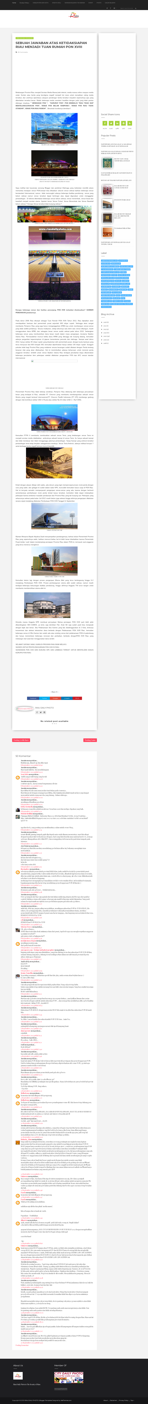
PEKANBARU (106, 292)
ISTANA (118, 281)
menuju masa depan (28, 941)
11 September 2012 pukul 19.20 (32, 1259)
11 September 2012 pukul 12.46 (32, 1190)
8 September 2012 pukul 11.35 (31, 853)
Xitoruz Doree (26, 927)
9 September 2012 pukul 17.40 (31, 1049)
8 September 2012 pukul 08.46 (32, 765)
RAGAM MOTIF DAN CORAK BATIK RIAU (121, 187)
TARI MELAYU (106, 301)
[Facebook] (105, 123)
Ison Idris (24, 774)
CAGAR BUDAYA (110, 3)
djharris (24, 1220)
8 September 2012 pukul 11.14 (31, 830)
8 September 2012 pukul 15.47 (31, 948)
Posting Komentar (22, 1345)
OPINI (130, 289)
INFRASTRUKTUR (108, 281)
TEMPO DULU (118, 301)
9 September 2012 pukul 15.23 (31, 1035)
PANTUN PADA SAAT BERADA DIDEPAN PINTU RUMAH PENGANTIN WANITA (117, 152)
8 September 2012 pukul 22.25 (31, 980)
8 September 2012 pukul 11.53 (31, 867)
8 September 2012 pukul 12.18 (31, 892)
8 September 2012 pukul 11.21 (31, 844)
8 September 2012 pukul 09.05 (32, 779)
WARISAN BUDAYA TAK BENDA (75, 3)
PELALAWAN (116, 292)
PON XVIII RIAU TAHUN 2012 (24, 38)
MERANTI (125, 287)
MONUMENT (113, 289)
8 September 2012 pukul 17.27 (31, 959)
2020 (105, 336)
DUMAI (123, 272)
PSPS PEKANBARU (108, 295)
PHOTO (99, 3)
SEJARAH (116, 298)
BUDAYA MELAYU (126, 266)
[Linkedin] (117, 123)
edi (22, 920)
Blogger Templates (45, 1400)
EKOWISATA (106, 275)
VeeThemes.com (66, 1400)
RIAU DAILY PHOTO (44, 708)
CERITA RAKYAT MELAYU (110, 272)
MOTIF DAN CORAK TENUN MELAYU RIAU (122, 160)
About (105, 1400)
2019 (104, 340)
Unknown (24, 1176)
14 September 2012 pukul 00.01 (32, 1313)
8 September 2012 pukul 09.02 (32, 772)
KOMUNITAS (106, 287)
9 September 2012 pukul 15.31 (31, 1042)
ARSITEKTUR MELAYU (109, 261)
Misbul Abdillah (27, 814)
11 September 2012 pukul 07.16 (32, 1174)
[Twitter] (111, 123)
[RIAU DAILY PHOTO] (18, 1375)
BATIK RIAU (106, 263)
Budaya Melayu (24, 3)
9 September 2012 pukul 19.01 (31, 1075)
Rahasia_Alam (26, 1139)
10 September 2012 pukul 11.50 (32, 1123)
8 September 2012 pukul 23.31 (31, 994)
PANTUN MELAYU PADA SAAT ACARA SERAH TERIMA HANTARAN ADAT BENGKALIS (116, 145)
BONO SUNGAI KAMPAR (110, 266)
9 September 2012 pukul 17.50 (31, 1068)
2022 (104, 329)
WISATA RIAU (56, 3)
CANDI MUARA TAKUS (122, 269)
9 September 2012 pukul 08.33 (31, 1005)
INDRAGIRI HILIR (108, 278)
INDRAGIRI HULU (122, 278)
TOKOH (127, 301)
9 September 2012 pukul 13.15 (31, 1021)
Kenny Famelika (27, 973)
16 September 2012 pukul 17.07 (32, 1331)
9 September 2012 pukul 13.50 (31, 1028)
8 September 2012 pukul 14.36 (31, 938)
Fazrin (23, 1192)
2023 (104, 326)
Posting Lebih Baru (21, 740)
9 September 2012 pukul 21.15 (31, 1107)
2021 (104, 333)
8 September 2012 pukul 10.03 (31, 804)
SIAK (123, 298)
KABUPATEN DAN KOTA (40, 3)
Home (14, 3)
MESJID (104, 289)
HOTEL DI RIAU (123, 275)
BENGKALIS (116, 263)
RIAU (118, 295)
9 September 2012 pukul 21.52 (31, 1116)
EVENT (91, 3)
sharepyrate (25, 1031)
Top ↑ (132, 1400)
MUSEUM (123, 289)
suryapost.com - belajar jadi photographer (37, 950)
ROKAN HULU (106, 298)
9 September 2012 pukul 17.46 (31, 1056)
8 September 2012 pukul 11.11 (31, 811)
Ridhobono (25, 1093)
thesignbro (25, 869)
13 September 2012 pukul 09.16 (32, 1287)
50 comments (23, 52)
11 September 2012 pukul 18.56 (32, 1243)
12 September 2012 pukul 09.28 (32, 1278)
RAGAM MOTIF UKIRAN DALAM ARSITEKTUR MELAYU (122, 216)
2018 (104, 343)
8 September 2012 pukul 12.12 (31, 885)
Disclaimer (113, 1400)
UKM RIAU (105, 304)
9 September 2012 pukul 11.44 (31, 1015)
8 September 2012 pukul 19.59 (31, 971)
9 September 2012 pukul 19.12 (31, 1091)
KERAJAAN (105, 284)
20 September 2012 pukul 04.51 (32, 1343)
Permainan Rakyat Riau (122, 228)
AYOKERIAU (123, 261)
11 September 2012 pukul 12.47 (31, 1197)
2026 (105, 322)
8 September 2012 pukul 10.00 (32, 797)
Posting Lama (90, 740)
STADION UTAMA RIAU (122, 200)
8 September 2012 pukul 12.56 (31, 918)
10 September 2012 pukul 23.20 (32, 1137)
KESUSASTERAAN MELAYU (120, 284)
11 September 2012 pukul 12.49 (32, 1218)
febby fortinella (27, 807)
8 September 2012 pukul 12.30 (31, 904)
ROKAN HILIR (126, 295)
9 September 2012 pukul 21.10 (31, 1098)
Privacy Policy (123, 1400)
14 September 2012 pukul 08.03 (32, 1322)
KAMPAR (126, 281)
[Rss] (129, 123)
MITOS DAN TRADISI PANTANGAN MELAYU (116, 180)
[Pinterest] (123, 123)
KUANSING (116, 287)
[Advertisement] (73, 74)
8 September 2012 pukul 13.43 (31, 924)
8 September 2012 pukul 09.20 (32, 786)
